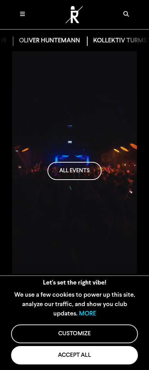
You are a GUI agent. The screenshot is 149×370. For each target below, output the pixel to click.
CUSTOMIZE (74, 334)
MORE (87, 314)
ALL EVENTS (74, 171)
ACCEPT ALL (74, 355)
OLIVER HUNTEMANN (46, 41)
